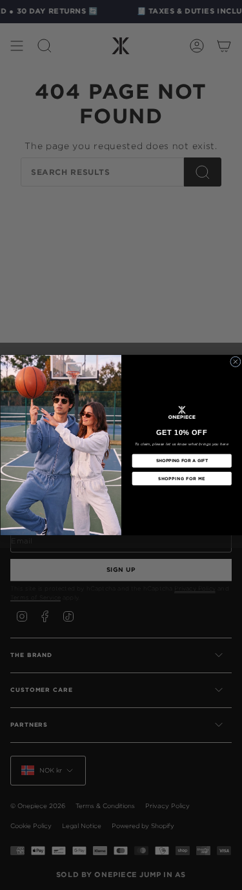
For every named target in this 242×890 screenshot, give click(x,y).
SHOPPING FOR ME (181, 478)
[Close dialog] (235, 362)
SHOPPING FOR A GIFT (181, 460)
